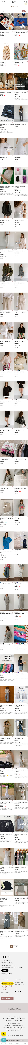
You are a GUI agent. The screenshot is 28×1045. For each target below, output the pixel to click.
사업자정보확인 (4, 970)
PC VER (22, 1040)
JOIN (24, 1043)
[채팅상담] (3, 1037)
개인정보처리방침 (4, 973)
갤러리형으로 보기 (26, 11)
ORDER (17, 1043)
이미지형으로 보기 (23, 11)
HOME (10, 1043)
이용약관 (10, 973)
